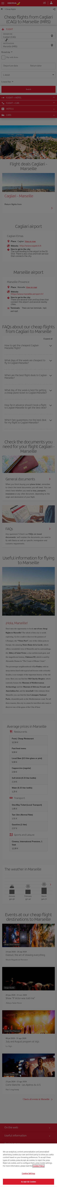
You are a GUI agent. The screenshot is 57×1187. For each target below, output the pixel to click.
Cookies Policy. (38, 1166)
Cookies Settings (28, 1173)
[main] (28, 1165)
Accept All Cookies (28, 1181)
